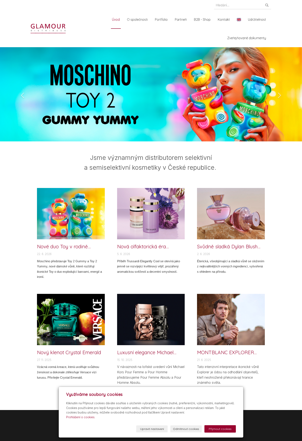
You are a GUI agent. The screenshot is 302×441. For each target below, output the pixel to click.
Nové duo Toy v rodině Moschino (62, 246)
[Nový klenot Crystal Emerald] (71, 319)
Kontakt (224, 19)
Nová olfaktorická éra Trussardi (141, 246)
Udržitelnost (257, 19)
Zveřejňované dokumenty (246, 38)
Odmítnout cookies (186, 429)
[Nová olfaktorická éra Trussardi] (151, 213)
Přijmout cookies (220, 429)
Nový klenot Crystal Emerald (69, 352)
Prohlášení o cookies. (80, 417)
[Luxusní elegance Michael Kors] (151, 319)
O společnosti (137, 19)
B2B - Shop (202, 19)
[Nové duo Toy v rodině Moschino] (71, 213)
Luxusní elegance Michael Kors (145, 352)
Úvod (116, 19)
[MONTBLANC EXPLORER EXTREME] (231, 319)
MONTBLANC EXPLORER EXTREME (225, 352)
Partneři (181, 19)
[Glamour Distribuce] (48, 28)
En (239, 19)
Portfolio (161, 19)
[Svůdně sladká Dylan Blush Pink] (231, 213)
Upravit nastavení (152, 429)
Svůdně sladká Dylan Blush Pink (227, 246)
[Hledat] (267, 5)
